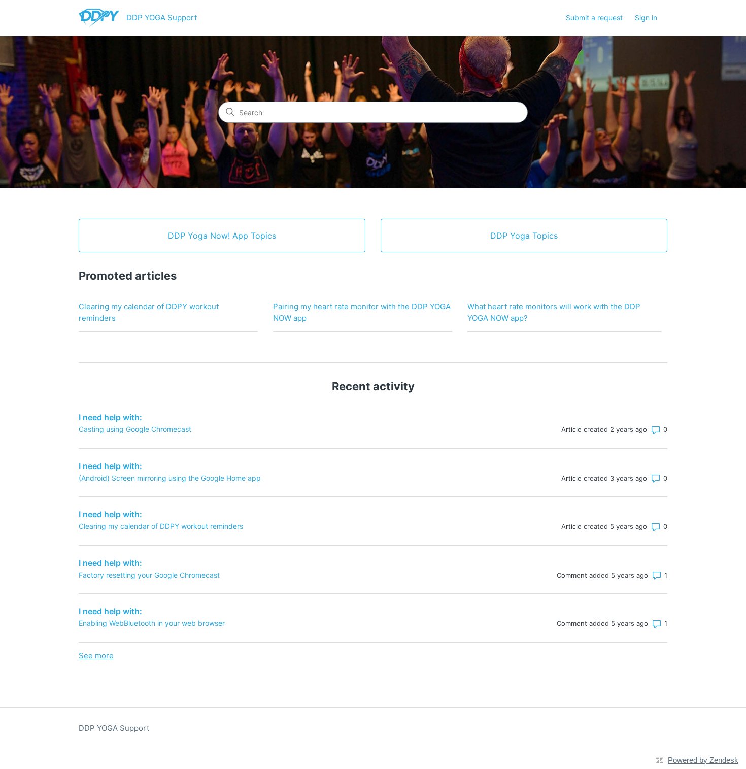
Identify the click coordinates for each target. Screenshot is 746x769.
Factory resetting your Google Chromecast (149, 575)
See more (96, 655)
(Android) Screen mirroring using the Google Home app (170, 478)
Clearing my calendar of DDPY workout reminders (149, 312)
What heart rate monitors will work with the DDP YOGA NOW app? (553, 312)
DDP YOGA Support (114, 728)
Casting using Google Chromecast (135, 429)
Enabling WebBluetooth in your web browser (152, 623)
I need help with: (110, 417)
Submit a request (594, 17)
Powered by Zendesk (703, 760)
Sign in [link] (646, 17)
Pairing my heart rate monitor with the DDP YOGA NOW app (362, 312)
